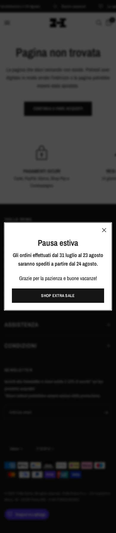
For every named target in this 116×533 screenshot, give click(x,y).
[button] (58, 296)
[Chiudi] (104, 230)
